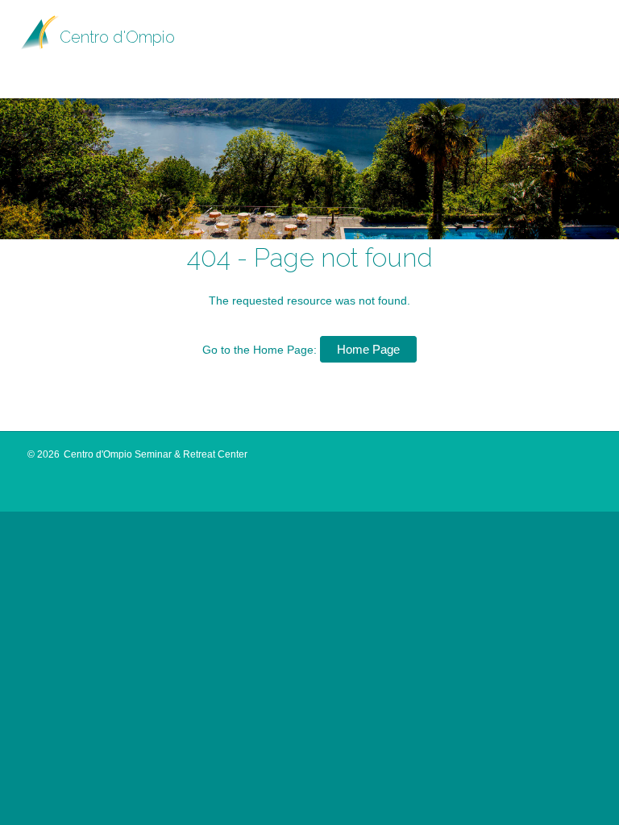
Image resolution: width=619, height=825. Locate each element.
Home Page (368, 349)
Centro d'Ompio (117, 37)
